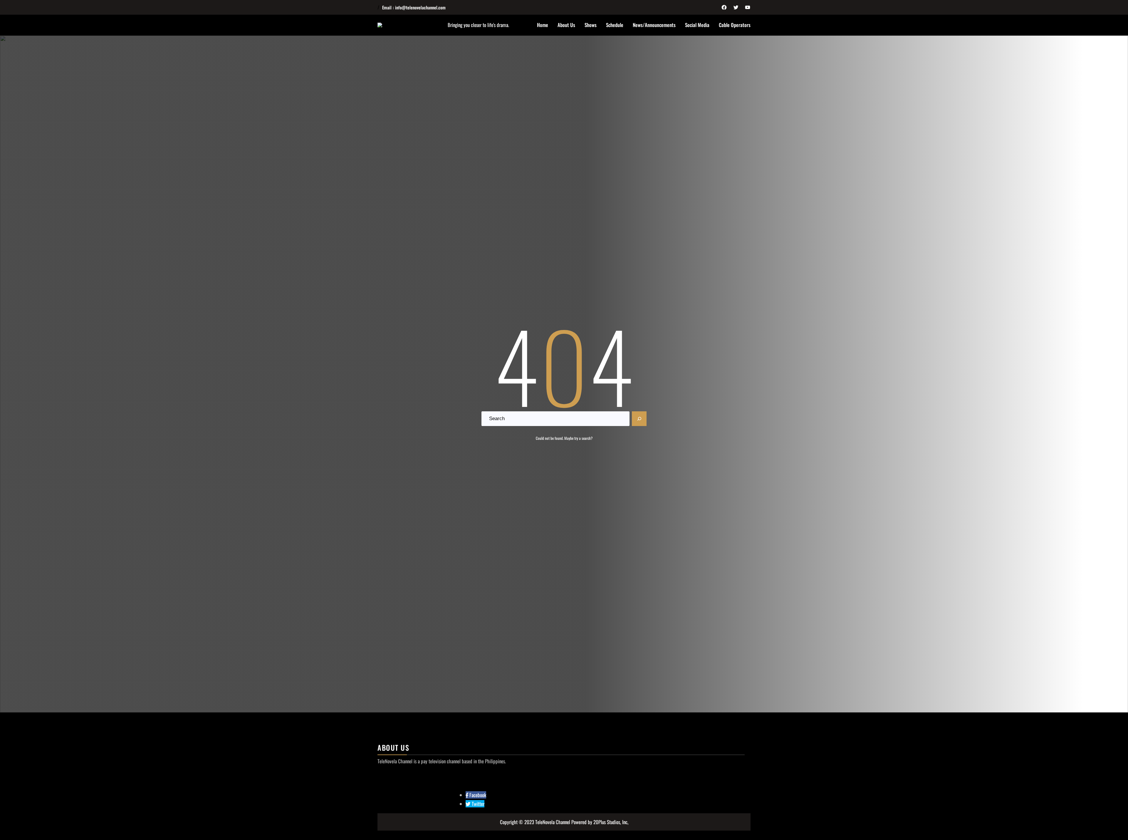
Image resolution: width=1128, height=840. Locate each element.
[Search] (639, 418)
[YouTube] (748, 7)
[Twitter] (736, 7)
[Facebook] (724, 7)
